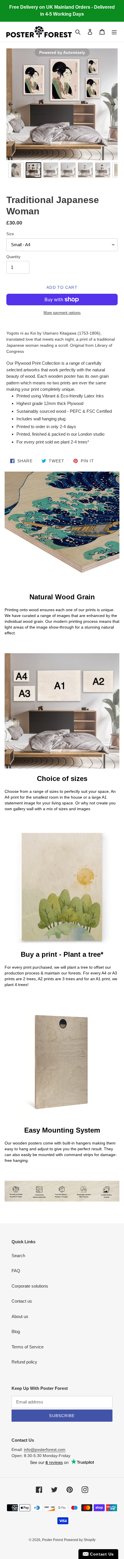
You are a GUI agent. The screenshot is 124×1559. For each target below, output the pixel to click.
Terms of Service (28, 1346)
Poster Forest (52, 1540)
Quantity (13, 257)
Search (18, 1255)
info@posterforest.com (44, 1449)
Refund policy (24, 1361)
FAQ (16, 1270)
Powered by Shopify (79, 1540)
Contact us (22, 1301)
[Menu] (114, 31)
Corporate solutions (30, 1286)
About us (20, 1316)
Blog (16, 1331)
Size (10, 234)
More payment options (62, 313)
